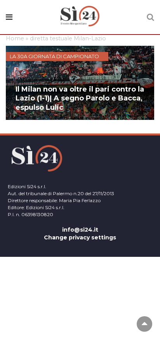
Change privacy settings (80, 237)
